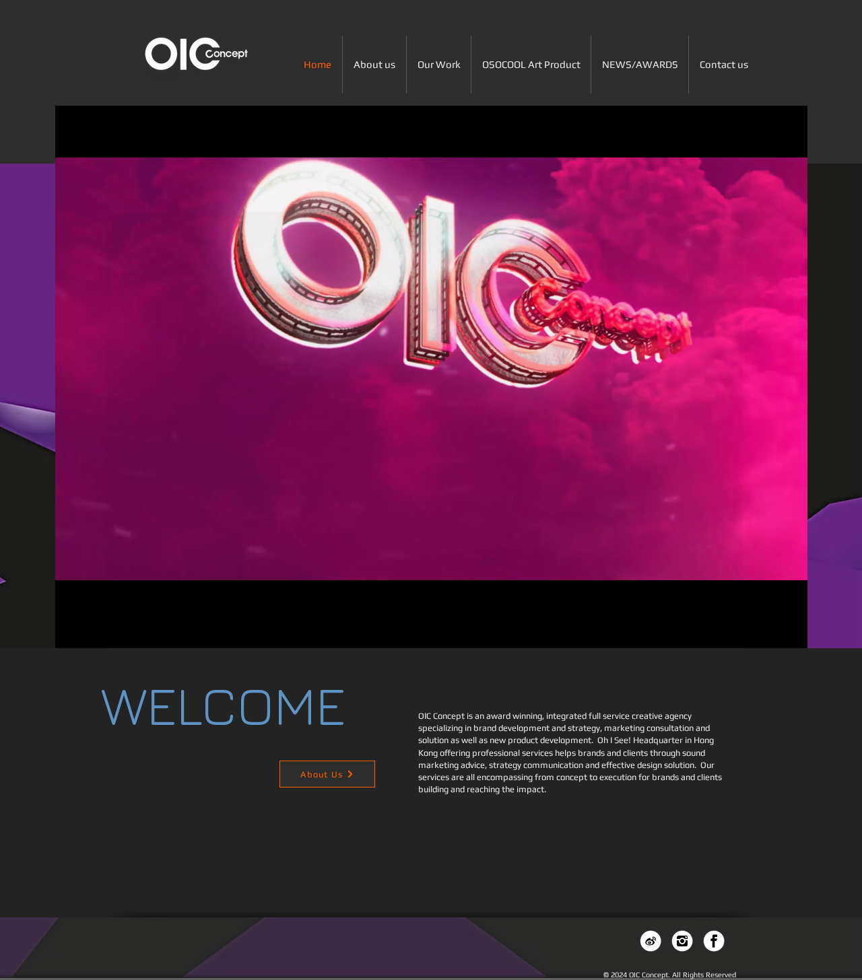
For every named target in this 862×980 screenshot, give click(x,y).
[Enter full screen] (789, 614)
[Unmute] (95, 614)
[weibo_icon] (650, 941)
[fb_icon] (714, 941)
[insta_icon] (682, 941)
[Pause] (72, 614)
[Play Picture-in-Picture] (766, 614)
